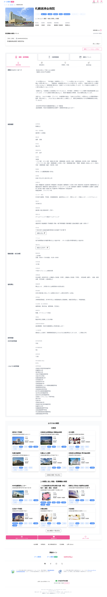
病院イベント (87, 57)
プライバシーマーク (91, 570)
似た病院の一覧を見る (53, 530)
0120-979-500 (63, 581)
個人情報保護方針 (52, 544)
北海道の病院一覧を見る (53, 475)
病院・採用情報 (24, 57)
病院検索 (11, 4)
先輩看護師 (55, 57)
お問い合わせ (70, 544)
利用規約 (43, 544)
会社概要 (36, 544)
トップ (5, 4)
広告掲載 (62, 544)
